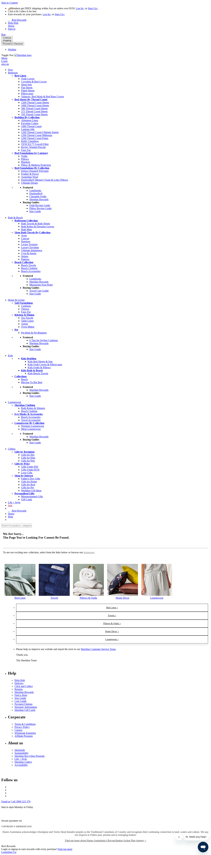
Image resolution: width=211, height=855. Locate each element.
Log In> (80, 8)
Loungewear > (112, 639)
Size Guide (20, 698)
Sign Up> (93, 8)
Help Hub (20, 680)
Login (4, 852)
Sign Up (12, 852)
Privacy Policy (22, 727)
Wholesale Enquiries (25, 733)
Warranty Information (26, 707)
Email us (5, 801)
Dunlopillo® (36, 193)
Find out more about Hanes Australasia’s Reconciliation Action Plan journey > (105, 840)
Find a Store (21, 695)
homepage (89, 552)
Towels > (112, 615)
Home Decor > (112, 631)
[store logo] (22, 55)
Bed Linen (20, 597)
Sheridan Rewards (24, 692)
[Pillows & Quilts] (88, 594)
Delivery (19, 683)
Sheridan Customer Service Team (98, 649)
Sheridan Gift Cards (25, 710)
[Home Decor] (122, 594)
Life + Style (21, 759)
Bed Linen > (112, 607)
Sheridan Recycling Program (30, 756)
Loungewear (156, 597)
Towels (54, 597)
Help (10, 516)
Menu (4, 58)
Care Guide (21, 701)
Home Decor (122, 597)
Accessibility (21, 765)
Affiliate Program (24, 736)
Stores (11, 513)
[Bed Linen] (20, 594)
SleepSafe (20, 750)
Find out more (65, 849)
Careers (18, 730)
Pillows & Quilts (88, 597)
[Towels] (54, 594)
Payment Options (23, 704)
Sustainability (22, 753)
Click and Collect (24, 686)
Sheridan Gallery (23, 762)
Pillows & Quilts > (112, 623)
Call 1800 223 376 (20, 801)
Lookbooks (35, 190)
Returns (19, 689)
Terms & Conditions (25, 724)
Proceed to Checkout (13, 44)
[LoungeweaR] (156, 594)
